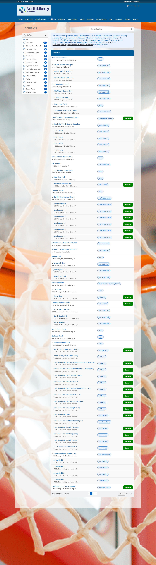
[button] (35, 39)
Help (110, 19)
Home (20, 19)
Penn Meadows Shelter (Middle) (66, 427)
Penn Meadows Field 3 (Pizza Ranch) (68, 375)
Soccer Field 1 (59, 460)
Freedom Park (57, 190)
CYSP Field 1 (58, 131)
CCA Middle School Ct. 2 (63, 97)
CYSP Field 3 (58, 144)
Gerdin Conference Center (64, 197)
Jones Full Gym (59, 263)
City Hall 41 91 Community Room (65, 117)
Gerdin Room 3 (59, 223)
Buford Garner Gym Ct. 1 (63, 71)
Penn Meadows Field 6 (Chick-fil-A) (67, 395)
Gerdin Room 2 (59, 216)
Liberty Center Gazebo (61, 302)
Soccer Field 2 (59, 466)
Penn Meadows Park (62, 342)
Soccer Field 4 (59, 479)
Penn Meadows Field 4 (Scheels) (66, 382)
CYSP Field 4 (58, 150)
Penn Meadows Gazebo (63, 414)
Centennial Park (60, 104)
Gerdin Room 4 (59, 230)
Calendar (118, 19)
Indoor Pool (56, 256)
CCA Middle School (61, 84)
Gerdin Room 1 (59, 210)
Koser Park (58, 289)
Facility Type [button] (28, 35)
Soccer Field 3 (59, 473)
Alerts (82, 19)
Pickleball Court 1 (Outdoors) (63, 486)
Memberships (40, 19)
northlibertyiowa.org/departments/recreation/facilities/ (73, 45)
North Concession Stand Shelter (66, 349)
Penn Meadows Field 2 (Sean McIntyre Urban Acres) (74, 369)
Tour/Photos (72, 19)
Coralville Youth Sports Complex (67, 124)
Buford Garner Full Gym (63, 64)
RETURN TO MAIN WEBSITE (25, 2)
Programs (29, 19)
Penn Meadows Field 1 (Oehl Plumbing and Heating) (74, 362)
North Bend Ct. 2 (60, 322)
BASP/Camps (101, 19)
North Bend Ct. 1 (60, 316)
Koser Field (58, 296)
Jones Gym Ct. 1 (60, 269)
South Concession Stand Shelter (66, 447)
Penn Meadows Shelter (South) (66, 440)
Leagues (61, 19)
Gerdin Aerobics (60, 203)
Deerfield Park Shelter (62, 184)
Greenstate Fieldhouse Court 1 (64, 243)
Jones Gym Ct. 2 (60, 276)
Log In (135, 19)
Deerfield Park (59, 177)
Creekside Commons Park (62, 170)
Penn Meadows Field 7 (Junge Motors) (68, 401)
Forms (127, 19)
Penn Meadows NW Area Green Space (68, 421)
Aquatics (90, 19)
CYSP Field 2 (58, 137)
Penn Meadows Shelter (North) (66, 434)
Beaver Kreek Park (59, 58)
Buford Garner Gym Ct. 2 (63, 78)
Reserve (128, 118)
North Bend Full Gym (62, 309)
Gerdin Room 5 (59, 236)
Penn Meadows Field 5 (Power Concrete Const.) (72, 388)
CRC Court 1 (56, 163)
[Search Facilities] (131, 29)
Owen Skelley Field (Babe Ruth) (66, 356)
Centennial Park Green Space (65, 111)
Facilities (52, 19)
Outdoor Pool (57, 336)
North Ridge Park (59, 329)
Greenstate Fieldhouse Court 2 (64, 249)
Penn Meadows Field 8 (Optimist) (67, 408)
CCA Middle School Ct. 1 (63, 91)
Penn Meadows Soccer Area (65, 453)
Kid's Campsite (58, 282)
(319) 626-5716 (107, 42)
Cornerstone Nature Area (62, 157)
